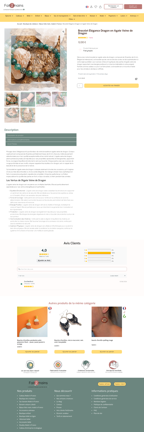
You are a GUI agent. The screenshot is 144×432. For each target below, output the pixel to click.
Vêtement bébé (24, 419)
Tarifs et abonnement (64, 416)
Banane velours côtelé (27, 404)
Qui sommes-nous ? (64, 396)
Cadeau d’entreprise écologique (30, 428)
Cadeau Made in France (27, 396)
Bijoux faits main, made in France (50, 24)
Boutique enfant (25, 413)
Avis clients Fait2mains (65, 410)
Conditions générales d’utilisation (106, 396)
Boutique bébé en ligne (27, 416)
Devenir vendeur (63, 413)
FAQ (95, 410)
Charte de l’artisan (100, 407)
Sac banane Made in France (29, 402)
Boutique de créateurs (30, 24)
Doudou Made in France (27, 425)
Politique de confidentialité (103, 404)
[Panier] (100, 7)
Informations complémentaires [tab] (18, 140)
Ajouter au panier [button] (32, 352)
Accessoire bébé (25, 422)
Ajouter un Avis (44, 261)
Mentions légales (100, 402)
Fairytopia (88, 50)
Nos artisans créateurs (65, 399)
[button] (9, 16)
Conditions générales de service (105, 399)
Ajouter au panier (111, 86)
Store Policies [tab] (12, 144)
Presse (59, 407)
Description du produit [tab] (15, 135)
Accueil (19, 24)
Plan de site (98, 413)
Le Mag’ (59, 402)
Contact (59, 404)
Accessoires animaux (27, 410)
